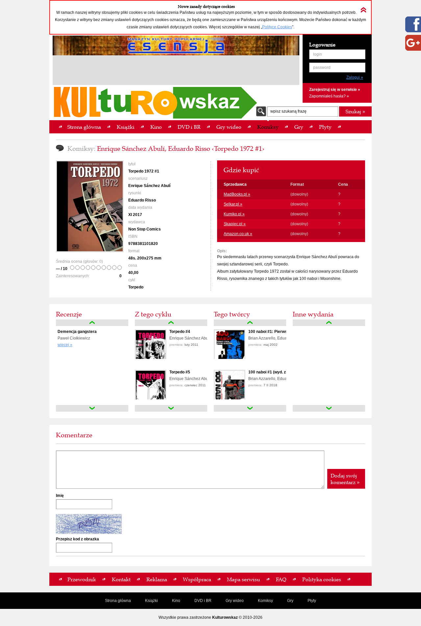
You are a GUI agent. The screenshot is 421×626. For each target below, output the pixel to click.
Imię (60, 495)
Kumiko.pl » (234, 214)
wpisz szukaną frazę (288, 111)
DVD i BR (202, 600)
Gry (290, 600)
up (92, 322)
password (322, 67)
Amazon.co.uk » (238, 233)
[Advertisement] (176, 71)
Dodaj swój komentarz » (345, 478)
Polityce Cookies (277, 27)
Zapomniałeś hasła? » (329, 96)
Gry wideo (235, 600)
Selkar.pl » (233, 204)
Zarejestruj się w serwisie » (334, 89)
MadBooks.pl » (237, 194)
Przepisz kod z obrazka (77, 539)
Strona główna (118, 600)
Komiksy (265, 600)
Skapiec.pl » (235, 224)
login (317, 54)
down (92, 408)
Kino (176, 600)
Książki (151, 600)
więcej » (65, 344)
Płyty (312, 600)
